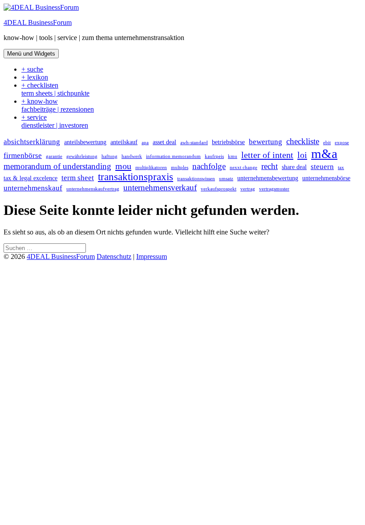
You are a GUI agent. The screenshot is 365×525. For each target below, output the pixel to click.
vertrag (247, 188)
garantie (54, 156)
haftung (109, 156)
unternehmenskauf (33, 188)
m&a (324, 153)
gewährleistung (81, 156)
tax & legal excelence (30, 178)
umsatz (226, 178)
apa (145, 142)
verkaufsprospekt (218, 188)
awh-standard (194, 142)
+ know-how (57, 105)
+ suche (32, 69)
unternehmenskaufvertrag (92, 188)
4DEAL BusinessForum (38, 22)
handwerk (132, 156)
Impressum (151, 256)
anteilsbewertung (85, 141)
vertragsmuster (274, 188)
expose (342, 142)
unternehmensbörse (326, 178)
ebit (327, 142)
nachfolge (209, 166)
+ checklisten (55, 89)
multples (179, 167)
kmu (232, 156)
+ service (54, 121)
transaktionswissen (196, 178)
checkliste (302, 141)
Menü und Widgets (31, 53)
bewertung (265, 141)
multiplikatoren (151, 167)
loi (302, 155)
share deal (294, 166)
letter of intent (267, 155)
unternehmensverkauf (160, 187)
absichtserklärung (32, 141)
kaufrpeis (214, 156)
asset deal (164, 141)
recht (269, 166)
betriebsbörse (228, 141)
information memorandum (173, 156)
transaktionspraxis (135, 176)
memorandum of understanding (57, 166)
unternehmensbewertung (267, 178)
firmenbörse (23, 155)
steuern (322, 166)
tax (341, 167)
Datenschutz (114, 256)
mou (123, 166)
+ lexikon (34, 77)
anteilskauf (124, 141)
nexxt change (243, 167)
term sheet (77, 178)
